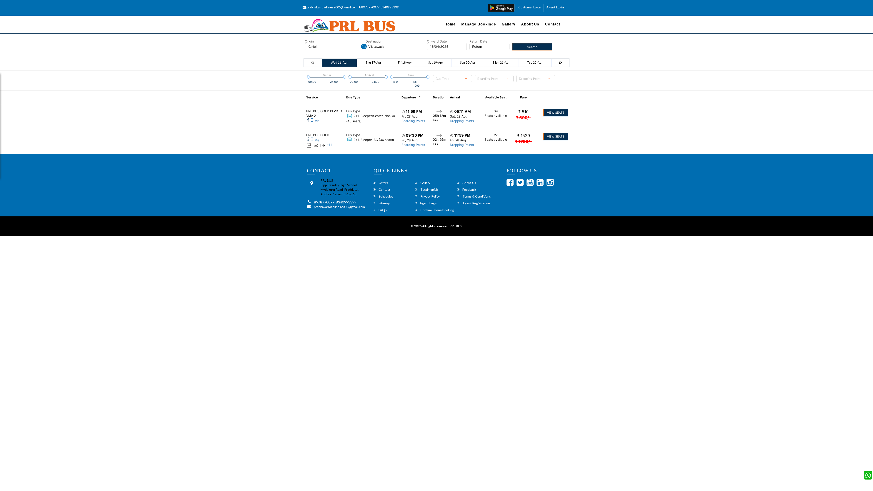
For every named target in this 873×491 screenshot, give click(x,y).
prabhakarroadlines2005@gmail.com (331, 7)
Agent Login (555, 7)
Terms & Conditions (476, 196)
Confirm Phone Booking (437, 210)
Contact (552, 24)
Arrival (455, 97)
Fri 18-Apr (405, 62)
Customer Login (529, 7)
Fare (523, 97)
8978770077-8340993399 (380, 7)
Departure (408, 97)
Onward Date (437, 41)
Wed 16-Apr (339, 62)
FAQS (382, 210)
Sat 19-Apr (435, 62)
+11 (329, 145)
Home (450, 24)
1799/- (523, 141)
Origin (309, 41)
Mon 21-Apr (501, 62)
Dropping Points (462, 121)
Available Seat (496, 97)
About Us (530, 24)
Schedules (385, 196)
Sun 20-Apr (467, 62)
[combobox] (452, 78)
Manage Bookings (478, 24)
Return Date (478, 41)
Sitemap (384, 203)
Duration (439, 97)
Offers (383, 183)
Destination (374, 41)
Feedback (469, 189)
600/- (523, 117)
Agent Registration (476, 203)
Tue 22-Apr (535, 62)
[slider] (308, 76)
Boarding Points (413, 121)
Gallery (508, 24)
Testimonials (429, 189)
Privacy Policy (430, 196)
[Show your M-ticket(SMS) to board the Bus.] (312, 121)
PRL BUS (456, 226)
